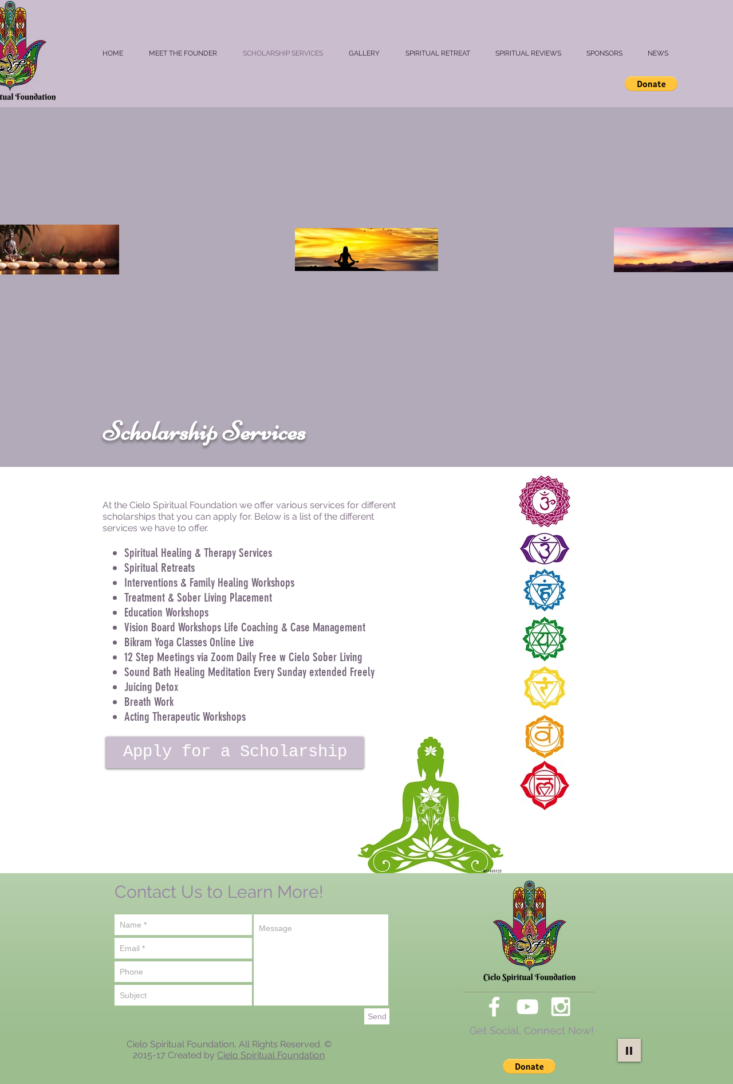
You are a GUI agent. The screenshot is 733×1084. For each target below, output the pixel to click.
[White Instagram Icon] (560, 1006)
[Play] (629, 1050)
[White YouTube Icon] (527, 1006)
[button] (651, 83)
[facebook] (494, 1006)
